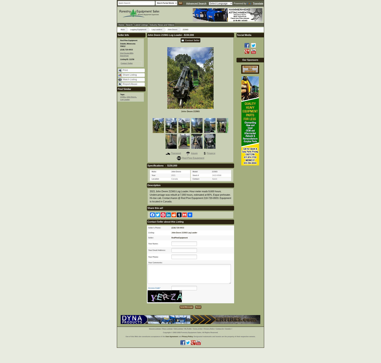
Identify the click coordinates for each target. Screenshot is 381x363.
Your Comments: (155, 263)
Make (154, 172)
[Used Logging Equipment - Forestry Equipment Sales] (139, 13)
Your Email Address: (157, 250)
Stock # (196, 175)
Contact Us (220, 328)
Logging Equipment (138, 30)
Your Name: (153, 244)
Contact (196, 179)
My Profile (188, 328)
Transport (176, 153)
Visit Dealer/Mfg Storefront (126, 54)
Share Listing (130, 75)
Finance (211, 153)
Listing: (151, 233)
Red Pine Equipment (193, 158)
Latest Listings (141, 25)
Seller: (151, 238)
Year (154, 175)
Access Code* (154, 288)
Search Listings (155, 328)
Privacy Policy (209, 328)
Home (121, 25)
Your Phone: (153, 257)
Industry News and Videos (162, 25)
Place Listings (167, 328)
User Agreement (171, 336)
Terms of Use (198, 328)
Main (123, 30)
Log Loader (125, 100)
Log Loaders (157, 30)
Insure (194, 153)
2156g (122, 97)
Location (155, 179)
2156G (185, 30)
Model (195, 172)
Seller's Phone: (154, 228)
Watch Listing (130, 79)
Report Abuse (130, 84)
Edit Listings (178, 328)
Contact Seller (191, 40)
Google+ (228, 328)
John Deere (172, 30)
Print (125, 70)
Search (129, 25)
